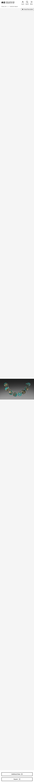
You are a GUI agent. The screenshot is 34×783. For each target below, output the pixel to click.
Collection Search (14, 6)
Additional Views (15, 774)
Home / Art (4, 6)
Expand (16, 779)
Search (27, 4)
